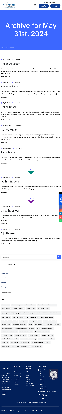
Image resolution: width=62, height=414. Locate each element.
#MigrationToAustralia (18, 317)
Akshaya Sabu (9, 86)
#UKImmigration (6, 324)
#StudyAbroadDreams (35, 321)
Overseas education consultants (46, 339)
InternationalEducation (20, 335)
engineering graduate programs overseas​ (24, 328)
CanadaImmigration (7, 328)
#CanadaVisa (41, 305)
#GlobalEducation (6, 308)
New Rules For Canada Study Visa (10, 339)
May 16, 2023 (6, 177)
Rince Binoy (8, 152)
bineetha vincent (10, 210)
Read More (4, 76)
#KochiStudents (6, 317)
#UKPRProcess (38, 324)
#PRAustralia (5, 321)
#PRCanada (14, 321)
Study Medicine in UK (21, 346)
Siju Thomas (8, 233)
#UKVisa (57, 324)
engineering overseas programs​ (44, 328)
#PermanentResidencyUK (47, 317)
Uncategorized (5, 287)
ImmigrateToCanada (7, 335)
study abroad (5, 342)
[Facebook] (39, 395)
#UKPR (30, 324)
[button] (35, 5)
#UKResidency (48, 324)
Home (2, 47)
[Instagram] (39, 398)
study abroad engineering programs (40, 342)
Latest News (4, 278)
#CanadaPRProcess (30, 305)
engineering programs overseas (9, 331)
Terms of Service (40, 411)
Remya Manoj (9, 129)
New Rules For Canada (47, 335)
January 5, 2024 (6, 125)
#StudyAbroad (23, 321)
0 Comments (16, 59)
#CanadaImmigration (17, 305)
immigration (4, 273)
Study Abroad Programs (8, 346)
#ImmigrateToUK (31, 308)
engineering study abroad (26, 331)
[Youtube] (46, 395)
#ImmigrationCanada (43, 308)
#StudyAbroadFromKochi (50, 321)
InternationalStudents (34, 335)
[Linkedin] (43, 395)
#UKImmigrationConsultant (19, 324)
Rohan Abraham (10, 63)
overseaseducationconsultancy (28, 339)
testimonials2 (10, 47)
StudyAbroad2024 (25, 342)
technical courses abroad (35, 346)
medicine (3, 282)
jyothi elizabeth (10, 181)
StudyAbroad (14, 342)
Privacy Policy (31, 411)
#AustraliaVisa (5, 305)
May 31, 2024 (6, 59)
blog (2, 269)
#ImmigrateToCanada (18, 308)
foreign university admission (42, 331)
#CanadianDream (51, 305)
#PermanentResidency (32, 317)
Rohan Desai (8, 107)
